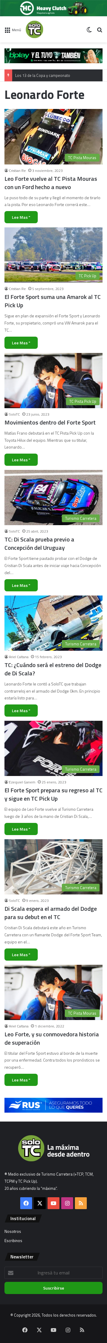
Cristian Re (17, 170)
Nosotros (12, 1231)
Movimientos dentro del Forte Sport (50, 422)
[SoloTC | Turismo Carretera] (49, 29)
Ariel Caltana (19, 657)
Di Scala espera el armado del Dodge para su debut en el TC (50, 912)
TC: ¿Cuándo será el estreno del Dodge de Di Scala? (52, 669)
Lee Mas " (21, 217)
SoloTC (14, 414)
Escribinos (13, 1241)
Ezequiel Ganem (22, 782)
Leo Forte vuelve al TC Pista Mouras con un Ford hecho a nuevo (50, 182)
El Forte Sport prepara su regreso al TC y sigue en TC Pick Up (53, 794)
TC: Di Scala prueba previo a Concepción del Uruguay (39, 543)
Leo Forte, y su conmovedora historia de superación (51, 1038)
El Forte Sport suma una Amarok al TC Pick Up (52, 301)
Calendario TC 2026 (31, 75)
